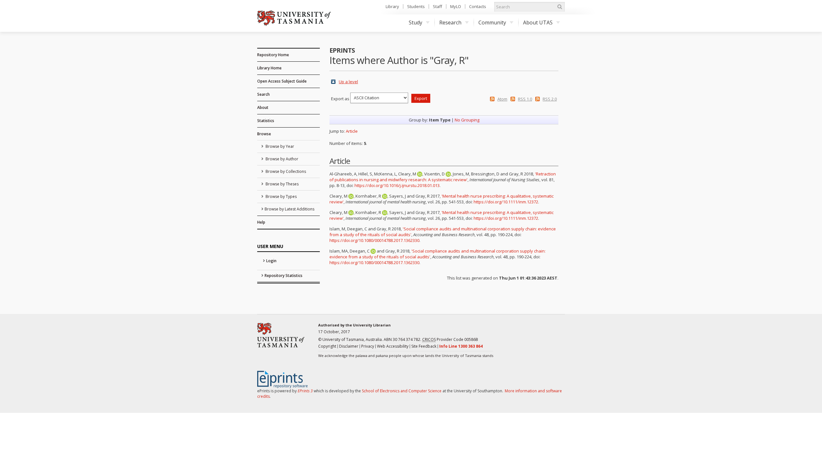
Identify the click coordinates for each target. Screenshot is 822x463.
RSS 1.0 (525, 99)
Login (271, 260)
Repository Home (273, 55)
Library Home (269, 68)
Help (261, 222)
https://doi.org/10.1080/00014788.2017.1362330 (374, 240)
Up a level (348, 82)
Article (352, 131)
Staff (437, 6)
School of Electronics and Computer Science (402, 391)
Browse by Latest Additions (289, 209)
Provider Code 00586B (450, 339)
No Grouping (467, 120)
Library (392, 6)
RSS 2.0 (550, 99)
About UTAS (538, 22)
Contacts (477, 6)
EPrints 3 (305, 391)
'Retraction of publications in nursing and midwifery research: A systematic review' (442, 177)
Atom (502, 99)
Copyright (327, 346)
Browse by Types (281, 196)
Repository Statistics (283, 275)
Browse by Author (281, 159)
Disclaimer (348, 346)
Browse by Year (279, 146)
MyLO (455, 6)
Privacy (367, 346)
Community (492, 22)
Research (450, 22)
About (262, 107)
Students (416, 6)
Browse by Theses (282, 184)
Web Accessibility (392, 346)
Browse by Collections (285, 171)
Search (263, 94)
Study (415, 22)
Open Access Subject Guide (282, 81)
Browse (264, 134)
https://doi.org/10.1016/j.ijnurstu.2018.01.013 (397, 185)
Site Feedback (423, 346)
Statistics (265, 120)
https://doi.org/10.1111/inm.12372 (506, 202)
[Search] (560, 7)
